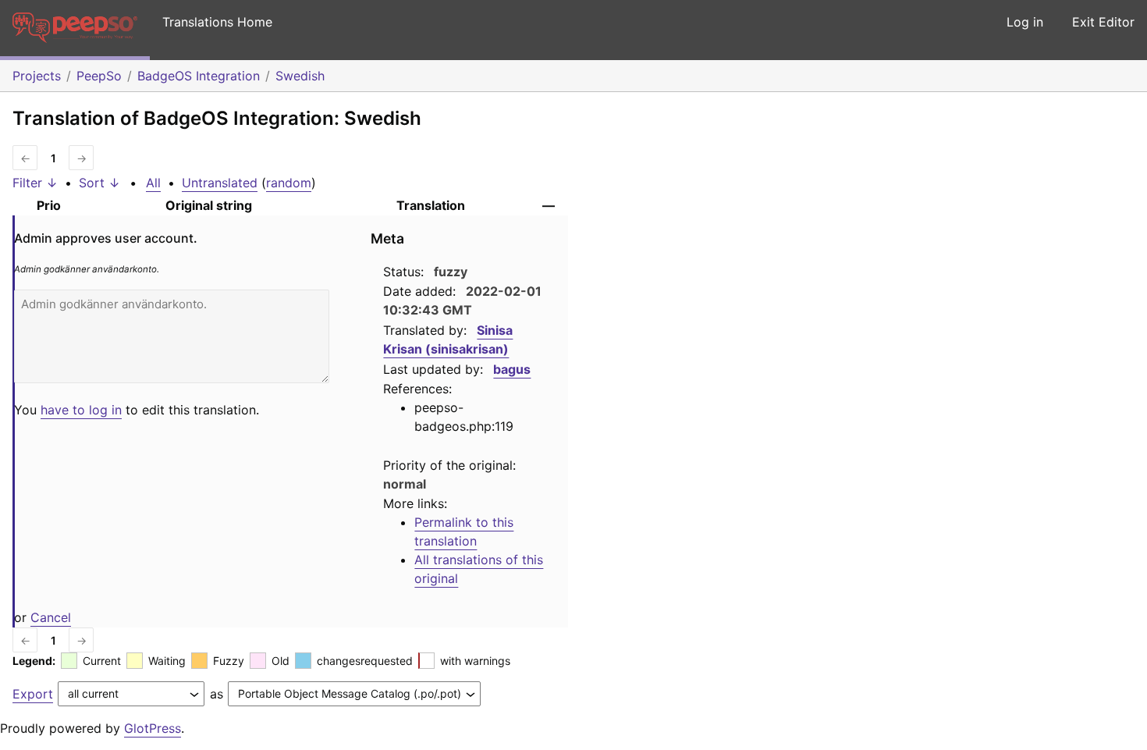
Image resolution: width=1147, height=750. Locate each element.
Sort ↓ (99, 182)
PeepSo (99, 76)
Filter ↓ (35, 182)
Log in (1025, 22)
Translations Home (217, 22)
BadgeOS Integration (198, 76)
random (288, 182)
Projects (36, 76)
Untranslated (219, 182)
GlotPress (152, 728)
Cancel (50, 617)
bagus (512, 369)
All (153, 182)
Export (32, 694)
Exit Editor (1103, 22)
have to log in (81, 410)
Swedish (300, 76)
